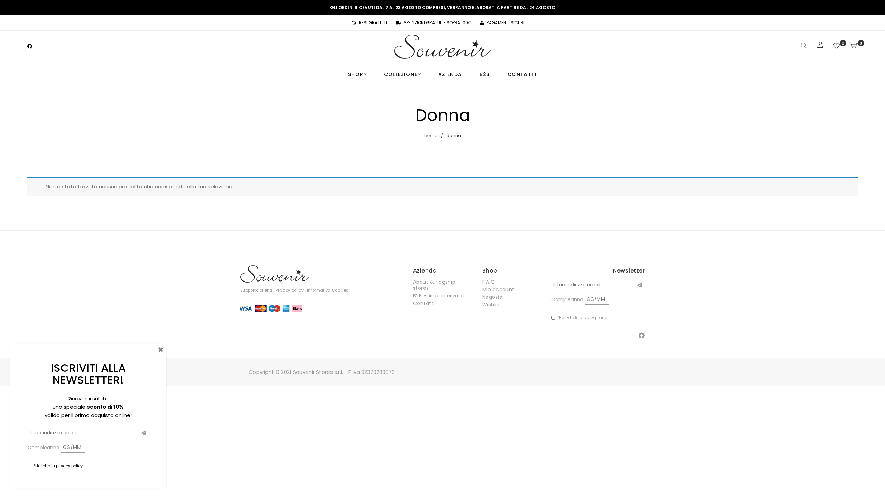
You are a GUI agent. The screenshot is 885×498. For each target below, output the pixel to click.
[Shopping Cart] (854, 46)
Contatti (522, 74)
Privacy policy (290, 290)
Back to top (872, 480)
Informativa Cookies (327, 290)
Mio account (498, 289)
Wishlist (491, 304)
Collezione (401, 74)
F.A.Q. (489, 281)
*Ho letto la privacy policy (581, 317)
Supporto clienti (256, 290)
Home (431, 135)
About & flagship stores (434, 285)
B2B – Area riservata (438, 295)
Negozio (492, 297)
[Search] (804, 46)
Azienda (450, 74)
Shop (355, 74)
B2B (484, 74)
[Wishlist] (836, 46)
